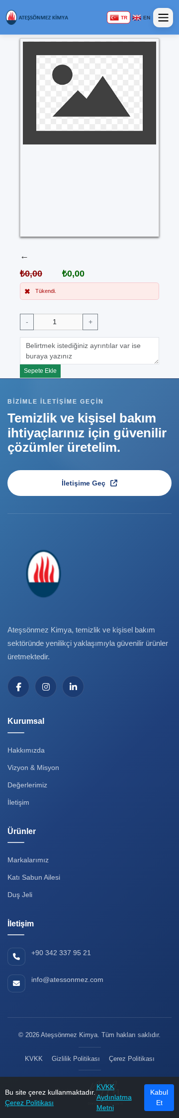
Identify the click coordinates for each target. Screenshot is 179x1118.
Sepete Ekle (40, 370)
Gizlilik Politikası (76, 1058)
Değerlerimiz (27, 785)
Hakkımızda (26, 750)
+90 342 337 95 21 (61, 953)
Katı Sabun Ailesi (33, 877)
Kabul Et (159, 1097)
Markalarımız (28, 860)
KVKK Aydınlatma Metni (114, 1097)
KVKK (34, 1058)
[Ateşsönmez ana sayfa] (42, 573)
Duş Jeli (19, 895)
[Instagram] (46, 687)
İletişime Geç (83, 483)
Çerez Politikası (29, 1103)
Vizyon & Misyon (33, 767)
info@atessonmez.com (67, 979)
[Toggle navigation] (163, 17)
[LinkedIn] (73, 687)
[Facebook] (18, 687)
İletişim (18, 802)
